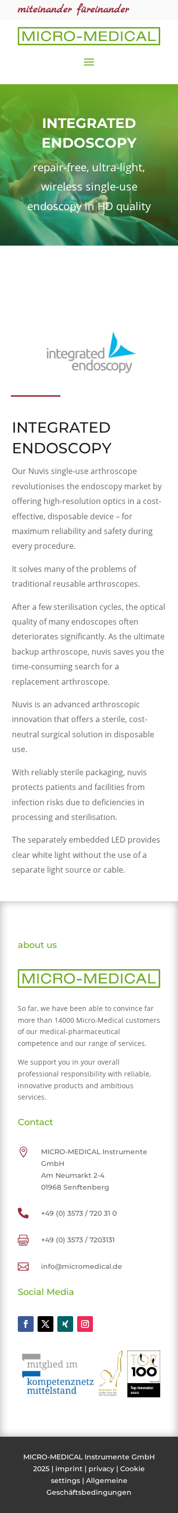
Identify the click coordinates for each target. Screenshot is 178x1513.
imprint (69, 1468)
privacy (101, 1468)
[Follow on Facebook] (26, 1324)
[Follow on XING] (65, 1324)
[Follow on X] (45, 1324)
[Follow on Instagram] (85, 1324)
